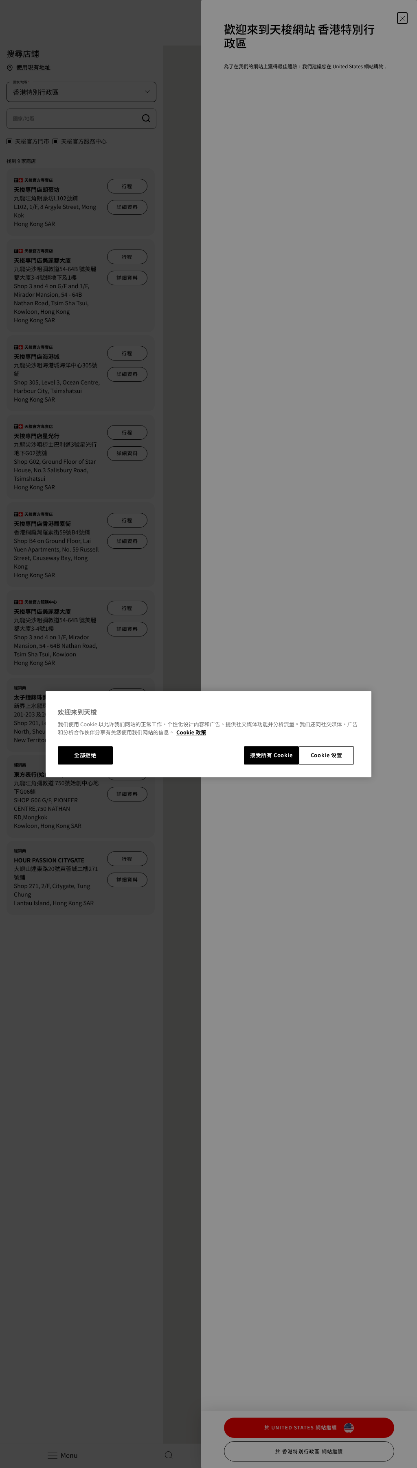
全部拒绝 (85, 755)
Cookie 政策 (191, 732)
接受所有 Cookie (271, 755)
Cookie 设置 (326, 755)
